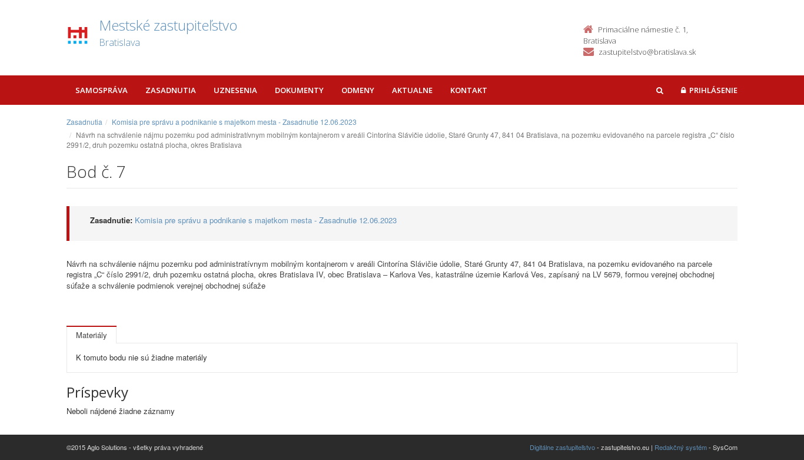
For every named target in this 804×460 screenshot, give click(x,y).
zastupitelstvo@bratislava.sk (647, 52)
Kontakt (468, 90)
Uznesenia (235, 90)
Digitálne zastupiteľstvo (562, 447)
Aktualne (412, 90)
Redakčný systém (681, 447)
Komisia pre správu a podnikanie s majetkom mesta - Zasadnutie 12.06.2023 (234, 122)
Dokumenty (299, 90)
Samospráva (101, 90)
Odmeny (357, 90)
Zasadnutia (170, 90)
